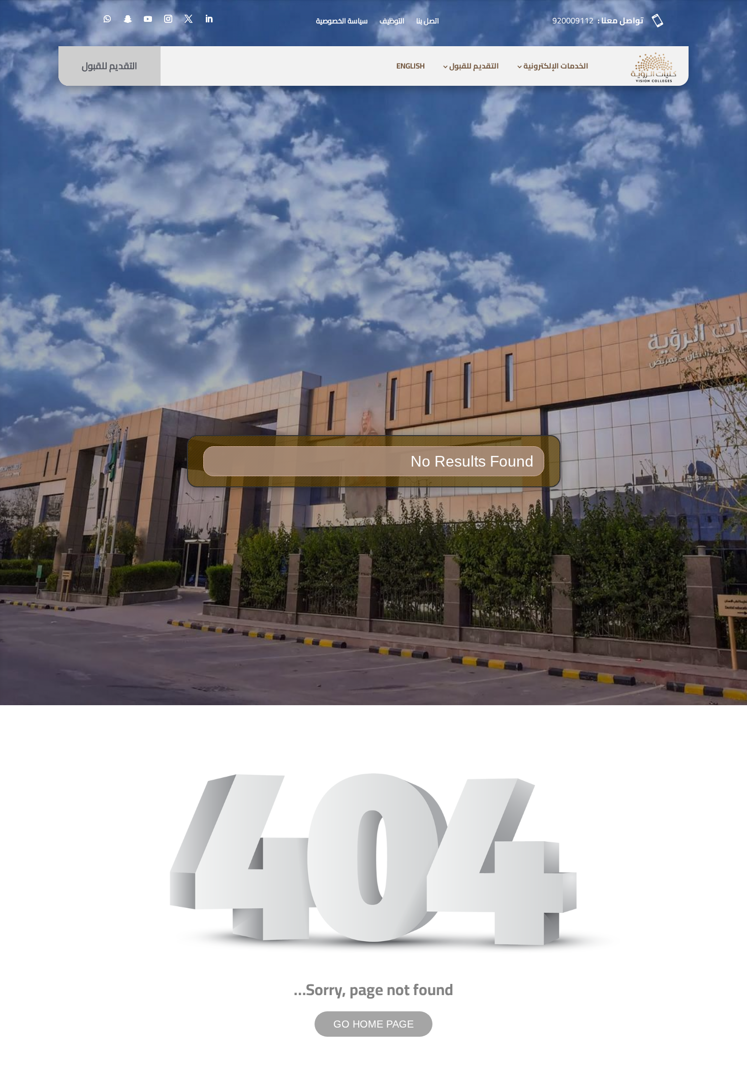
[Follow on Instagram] (168, 19)
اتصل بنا (427, 20)
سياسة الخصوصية (342, 20)
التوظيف (392, 20)
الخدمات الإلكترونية (555, 65)
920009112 (573, 20)
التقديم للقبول (474, 65)
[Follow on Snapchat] (127, 19)
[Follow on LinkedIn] (209, 19)
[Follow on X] (188, 19)
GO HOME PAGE (373, 1024)
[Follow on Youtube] (148, 19)
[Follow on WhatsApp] (107, 19)
